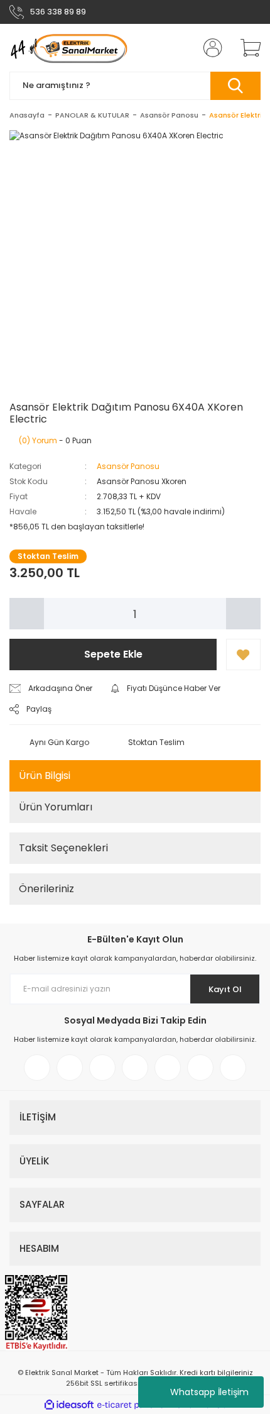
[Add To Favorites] (243, 654)
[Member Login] (209, 47)
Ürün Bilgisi (44, 775)
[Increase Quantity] (243, 613)
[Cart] (246, 47)
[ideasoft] (69, 1405)
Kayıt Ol (225, 989)
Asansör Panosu (128, 466)
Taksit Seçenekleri (63, 848)
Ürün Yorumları (55, 807)
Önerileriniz (46, 888)
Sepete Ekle (113, 654)
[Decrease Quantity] (26, 613)
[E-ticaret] (133, 1404)
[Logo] (68, 47)
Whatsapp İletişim (209, 1392)
